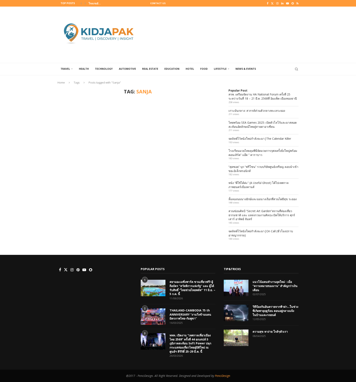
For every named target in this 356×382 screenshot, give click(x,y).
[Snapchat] (293, 3)
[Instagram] (277, 3)
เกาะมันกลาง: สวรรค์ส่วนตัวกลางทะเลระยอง (256, 111)
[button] (81, 3)
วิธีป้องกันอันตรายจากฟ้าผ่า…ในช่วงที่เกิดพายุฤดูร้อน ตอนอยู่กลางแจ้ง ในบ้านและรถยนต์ (275, 311)
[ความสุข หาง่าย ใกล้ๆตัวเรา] (236, 338)
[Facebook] (267, 3)
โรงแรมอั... (95, 3)
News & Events (245, 69)
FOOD (204, 69)
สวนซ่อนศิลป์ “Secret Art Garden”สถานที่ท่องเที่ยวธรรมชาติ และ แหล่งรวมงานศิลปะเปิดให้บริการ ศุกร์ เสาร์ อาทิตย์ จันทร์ (261, 215)
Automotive (127, 69)
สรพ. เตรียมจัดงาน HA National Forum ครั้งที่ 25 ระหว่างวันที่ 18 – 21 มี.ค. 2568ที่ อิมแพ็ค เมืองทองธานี (262, 96)
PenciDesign (222, 376)
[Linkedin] (282, 3)
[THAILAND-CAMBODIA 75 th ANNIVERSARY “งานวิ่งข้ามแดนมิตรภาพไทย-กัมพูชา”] (153, 316)
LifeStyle (220, 69)
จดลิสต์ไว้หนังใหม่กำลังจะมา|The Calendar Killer (259, 138)
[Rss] (297, 3)
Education (171, 69)
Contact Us (158, 3)
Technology (104, 69)
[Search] (296, 69)
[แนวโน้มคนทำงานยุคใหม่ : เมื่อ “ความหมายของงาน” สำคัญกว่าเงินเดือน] (236, 288)
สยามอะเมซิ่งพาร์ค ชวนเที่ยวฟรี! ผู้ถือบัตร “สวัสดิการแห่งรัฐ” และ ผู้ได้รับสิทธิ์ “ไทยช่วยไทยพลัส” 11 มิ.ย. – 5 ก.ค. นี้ (192, 288)
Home (61, 82)
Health (84, 69)
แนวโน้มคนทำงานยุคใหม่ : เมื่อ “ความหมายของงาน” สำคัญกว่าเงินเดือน (275, 286)
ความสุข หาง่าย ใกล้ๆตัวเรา (270, 331)
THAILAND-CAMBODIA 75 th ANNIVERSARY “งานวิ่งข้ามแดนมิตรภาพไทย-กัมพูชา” (190, 314)
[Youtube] (287, 3)
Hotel (190, 69)
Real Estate (150, 69)
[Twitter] (272, 3)
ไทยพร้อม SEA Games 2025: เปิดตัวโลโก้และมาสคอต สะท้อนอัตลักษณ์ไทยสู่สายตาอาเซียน (262, 125)
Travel (65, 69)
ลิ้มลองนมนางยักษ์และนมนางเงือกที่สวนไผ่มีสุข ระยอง (262, 199)
